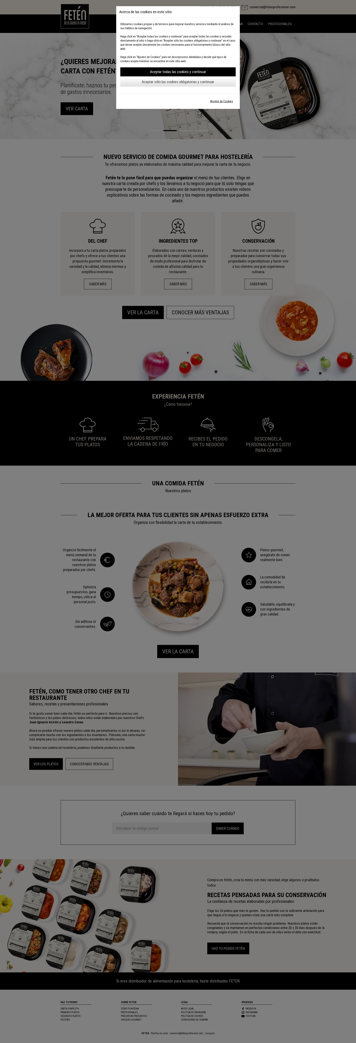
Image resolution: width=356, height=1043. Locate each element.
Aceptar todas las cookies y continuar (178, 72)
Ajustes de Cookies (221, 101)
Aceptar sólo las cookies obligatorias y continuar (178, 82)
